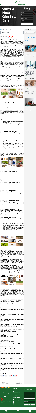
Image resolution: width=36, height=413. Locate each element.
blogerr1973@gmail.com (16, 392)
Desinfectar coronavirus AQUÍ (6, 402)
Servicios (26, 40)
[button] (1, 4)
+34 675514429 (15, 395)
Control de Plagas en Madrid (30, 37)
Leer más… (31, 58)
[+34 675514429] (13, 394)
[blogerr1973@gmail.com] (13, 391)
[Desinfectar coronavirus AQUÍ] (2, 399)
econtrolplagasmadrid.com (18, 407)
